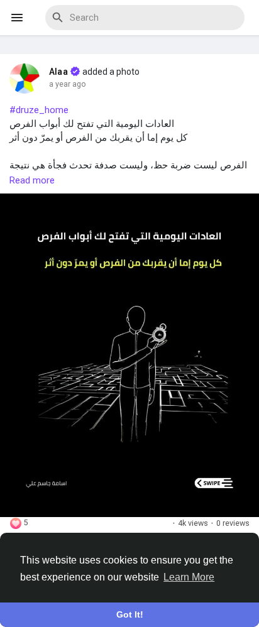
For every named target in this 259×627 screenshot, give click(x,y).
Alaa (58, 72)
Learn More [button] (188, 577)
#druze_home (39, 110)
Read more (32, 180)
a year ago (67, 84)
